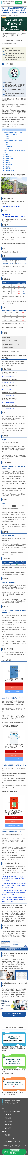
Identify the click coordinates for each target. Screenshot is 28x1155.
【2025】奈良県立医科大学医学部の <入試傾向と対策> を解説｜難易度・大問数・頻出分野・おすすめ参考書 (14, 899)
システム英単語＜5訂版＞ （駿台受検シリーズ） (14, 679)
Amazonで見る (14, 684)
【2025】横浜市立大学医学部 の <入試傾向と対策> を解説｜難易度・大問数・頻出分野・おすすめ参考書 (14, 885)
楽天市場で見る (14, 687)
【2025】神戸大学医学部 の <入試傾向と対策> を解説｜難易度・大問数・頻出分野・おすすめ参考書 (14, 879)
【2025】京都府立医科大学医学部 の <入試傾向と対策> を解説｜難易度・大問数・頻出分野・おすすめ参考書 (14, 892)
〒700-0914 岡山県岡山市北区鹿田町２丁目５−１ (15, 216)
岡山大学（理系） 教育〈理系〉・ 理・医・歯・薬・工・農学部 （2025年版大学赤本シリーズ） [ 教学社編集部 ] (14, 812)
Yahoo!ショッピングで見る (14, 691)
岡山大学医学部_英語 (8, 376)
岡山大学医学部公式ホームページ (13, 207)
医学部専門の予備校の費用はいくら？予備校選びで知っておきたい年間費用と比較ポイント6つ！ (13, 1048)
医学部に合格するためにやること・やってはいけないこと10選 (13, 1093)
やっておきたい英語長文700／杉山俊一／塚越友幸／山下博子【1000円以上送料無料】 (14, 746)
